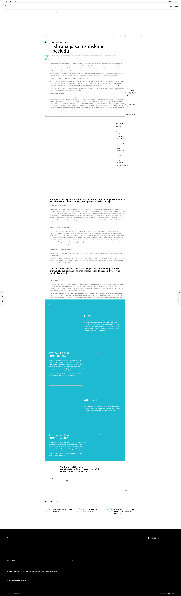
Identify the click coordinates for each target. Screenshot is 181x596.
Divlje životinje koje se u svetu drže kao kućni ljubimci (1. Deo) (130, 103)
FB (175, 1)
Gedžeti (119, 138)
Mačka (118, 133)
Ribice (119, 148)
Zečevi (118, 129)
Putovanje (120, 141)
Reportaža (120, 162)
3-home (46, 490)
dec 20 (47, 510)
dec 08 (79, 510)
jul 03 (126, 110)
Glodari (119, 155)
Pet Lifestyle (120, 136)
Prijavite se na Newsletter (10, 1)
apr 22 (47, 42)
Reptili (119, 153)
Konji (118, 146)
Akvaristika (120, 150)
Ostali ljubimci (120, 143)
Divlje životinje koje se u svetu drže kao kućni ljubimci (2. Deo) (130, 93)
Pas (53, 42)
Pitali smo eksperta (61, 42)
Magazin (118, 126)
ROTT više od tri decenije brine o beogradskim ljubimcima (124, 511)
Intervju (118, 160)
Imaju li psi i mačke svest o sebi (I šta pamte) (130, 114)
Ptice (118, 158)
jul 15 (126, 88)
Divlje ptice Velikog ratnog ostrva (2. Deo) (62, 510)
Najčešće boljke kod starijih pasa (91, 510)
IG (177, 1)
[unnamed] (90, 20)
